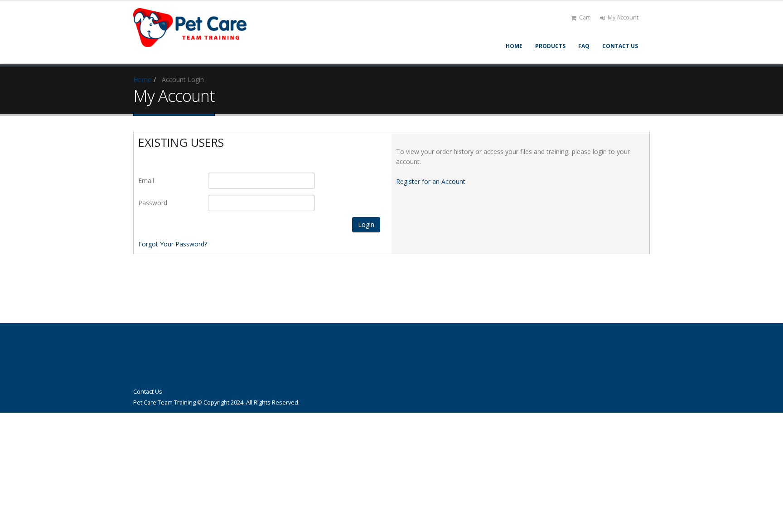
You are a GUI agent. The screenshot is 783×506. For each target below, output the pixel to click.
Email (146, 180)
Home (514, 46)
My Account (623, 17)
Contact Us (620, 46)
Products (550, 46)
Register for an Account (430, 181)
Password (152, 202)
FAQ (584, 46)
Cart (584, 17)
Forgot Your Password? (172, 244)
